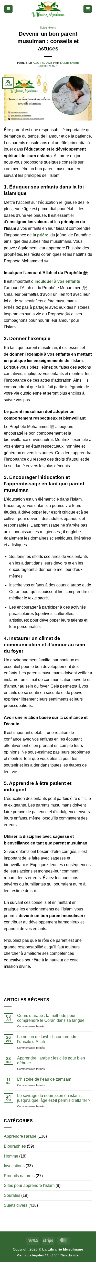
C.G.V (52, 1255)
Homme (11, 1156)
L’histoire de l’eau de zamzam (44, 1079)
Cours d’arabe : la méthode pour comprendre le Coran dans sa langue (50, 1018)
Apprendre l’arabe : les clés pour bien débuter (51, 1060)
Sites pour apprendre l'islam (29, 1185)
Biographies (15, 1146)
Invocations (14, 1166)
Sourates (12, 1195)
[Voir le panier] (87, 9)
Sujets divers (48, 27)
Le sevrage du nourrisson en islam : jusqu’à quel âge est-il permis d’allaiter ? (53, 1098)
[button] (8, 9)
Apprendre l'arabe (20, 1136)
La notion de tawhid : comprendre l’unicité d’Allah (47, 1039)
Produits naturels (19, 1176)
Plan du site (69, 1255)
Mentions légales (30, 1255)
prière (42, 235)
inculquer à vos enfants (57, 281)
